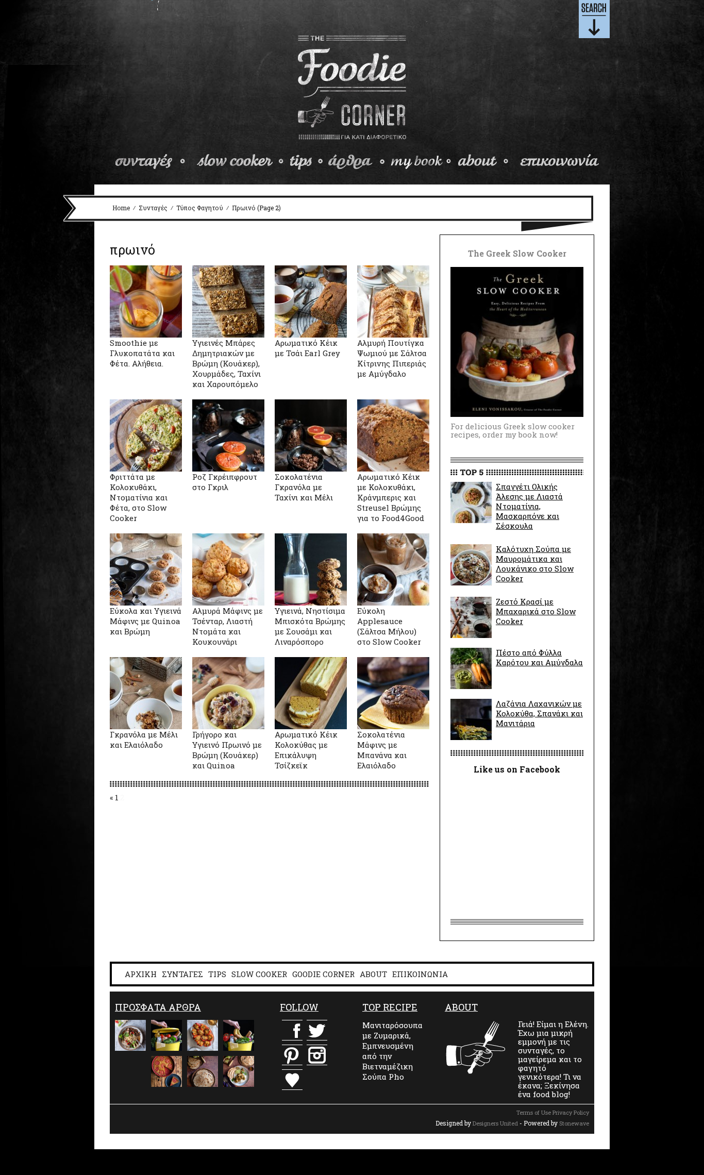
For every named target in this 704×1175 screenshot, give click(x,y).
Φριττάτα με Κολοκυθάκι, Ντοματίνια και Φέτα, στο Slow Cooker (138, 497)
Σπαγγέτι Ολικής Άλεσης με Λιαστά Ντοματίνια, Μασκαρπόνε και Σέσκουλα (529, 506)
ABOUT (373, 974)
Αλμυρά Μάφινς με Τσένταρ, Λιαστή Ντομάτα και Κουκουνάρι (227, 626)
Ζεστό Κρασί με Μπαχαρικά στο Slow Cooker (536, 611)
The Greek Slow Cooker (420, 161)
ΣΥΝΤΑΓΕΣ (182, 974)
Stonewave (574, 1123)
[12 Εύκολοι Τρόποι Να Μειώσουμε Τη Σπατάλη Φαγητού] (166, 1035)
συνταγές (152, 161)
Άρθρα (355, 161)
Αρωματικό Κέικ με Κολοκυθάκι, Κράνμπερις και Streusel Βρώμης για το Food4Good (390, 497)
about (483, 161)
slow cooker (240, 161)
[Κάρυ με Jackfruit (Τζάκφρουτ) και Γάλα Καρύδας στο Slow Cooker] (238, 1071)
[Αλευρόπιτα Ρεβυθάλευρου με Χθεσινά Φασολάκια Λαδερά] (166, 1071)
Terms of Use (533, 1112)
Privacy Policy (570, 1112)
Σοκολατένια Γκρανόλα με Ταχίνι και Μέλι (304, 487)
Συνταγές (153, 208)
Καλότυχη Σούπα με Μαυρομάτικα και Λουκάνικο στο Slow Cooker (535, 563)
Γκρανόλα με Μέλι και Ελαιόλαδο (144, 739)
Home (121, 208)
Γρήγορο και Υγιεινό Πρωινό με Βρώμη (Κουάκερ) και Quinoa (227, 749)
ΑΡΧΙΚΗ (141, 974)
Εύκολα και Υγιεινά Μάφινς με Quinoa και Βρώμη (145, 621)
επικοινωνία (558, 161)
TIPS (217, 974)
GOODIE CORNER (323, 974)
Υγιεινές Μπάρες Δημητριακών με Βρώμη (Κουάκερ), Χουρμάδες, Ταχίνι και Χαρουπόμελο (226, 363)
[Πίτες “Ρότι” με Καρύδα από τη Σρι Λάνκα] (202, 1071)
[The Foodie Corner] (352, 87)
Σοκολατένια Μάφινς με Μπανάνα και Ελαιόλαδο (382, 749)
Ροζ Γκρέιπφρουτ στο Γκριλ (224, 482)
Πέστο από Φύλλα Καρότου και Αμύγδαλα (539, 657)
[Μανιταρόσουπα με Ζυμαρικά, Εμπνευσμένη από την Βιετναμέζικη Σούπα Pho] (130, 1035)
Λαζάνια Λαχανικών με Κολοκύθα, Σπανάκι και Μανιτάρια (539, 713)
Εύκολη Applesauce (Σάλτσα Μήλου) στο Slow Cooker (389, 626)
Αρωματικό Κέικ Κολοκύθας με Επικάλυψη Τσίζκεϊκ (306, 749)
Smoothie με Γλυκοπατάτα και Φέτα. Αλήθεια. (142, 353)
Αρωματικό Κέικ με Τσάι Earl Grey (307, 348)
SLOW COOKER (259, 974)
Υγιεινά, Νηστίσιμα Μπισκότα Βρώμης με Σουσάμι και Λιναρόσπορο (310, 626)
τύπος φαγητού (199, 208)
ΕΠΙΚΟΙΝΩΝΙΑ (420, 974)
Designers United (495, 1123)
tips (306, 161)
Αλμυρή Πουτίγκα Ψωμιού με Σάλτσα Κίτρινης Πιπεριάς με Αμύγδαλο (392, 358)
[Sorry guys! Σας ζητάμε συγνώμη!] (130, 1071)
